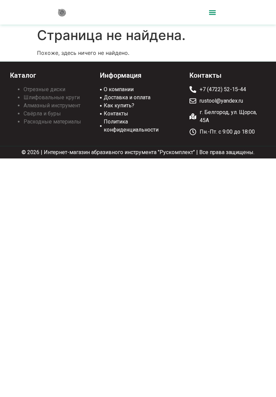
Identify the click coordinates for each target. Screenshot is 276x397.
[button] (212, 12)
